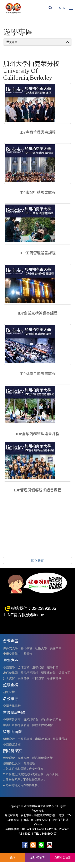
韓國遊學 (38, 678)
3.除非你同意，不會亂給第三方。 (24, 779)
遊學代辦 (38, 667)
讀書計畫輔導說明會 (16, 725)
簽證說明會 (31, 719)
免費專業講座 (12, 719)
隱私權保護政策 (42, 758)
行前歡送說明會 (51, 719)
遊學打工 (64, 672)
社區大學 (41, 648)
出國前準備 (25, 739)
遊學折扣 (53, 667)
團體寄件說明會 (42, 725)
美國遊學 (23, 678)
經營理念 (9, 758)
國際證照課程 (29, 672)
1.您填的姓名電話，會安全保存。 (24, 768)
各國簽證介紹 (12, 744)
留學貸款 (9, 739)
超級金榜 (9, 692)
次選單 (13, 42)
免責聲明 (29, 763)
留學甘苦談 (60, 739)
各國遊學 (9, 667)
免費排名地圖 (62, 857)
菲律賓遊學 (54, 678)
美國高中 (55, 648)
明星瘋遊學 (48, 672)
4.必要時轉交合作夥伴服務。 (22, 785)
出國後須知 (42, 739)
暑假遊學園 (10, 672)
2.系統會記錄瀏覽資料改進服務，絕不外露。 (32, 774)
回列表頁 (37, 560)
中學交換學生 (12, 653)
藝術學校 (26, 648)
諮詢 (12, 857)
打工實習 (9, 678)
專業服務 (23, 758)
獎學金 (28, 653)
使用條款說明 (12, 763)
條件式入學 (10, 648)
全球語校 (23, 667)
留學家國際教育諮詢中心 (18, 8)
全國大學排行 (12, 705)
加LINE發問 (37, 857)
